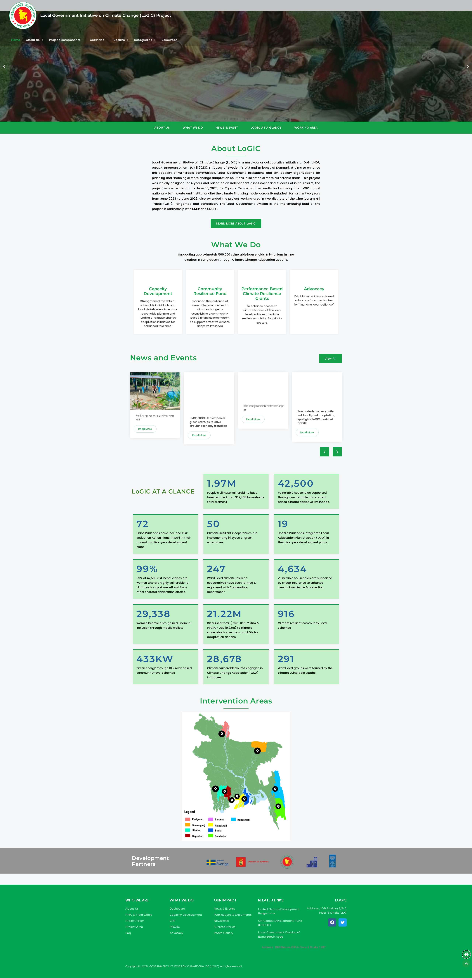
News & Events (224, 908)
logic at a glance (266, 127)
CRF (173, 920)
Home (15, 40)
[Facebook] (332, 922)
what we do (193, 127)
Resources (170, 40)
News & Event (227, 127)
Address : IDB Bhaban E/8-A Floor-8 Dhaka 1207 (294, 947)
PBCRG (175, 927)
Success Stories (224, 927)
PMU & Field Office (138, 914)
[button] (4, 66)
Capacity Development (186, 914)
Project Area (134, 927)
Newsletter (221, 920)
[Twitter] (343, 922)
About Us (33, 40)
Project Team (134, 920)
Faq (128, 933)
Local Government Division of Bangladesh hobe (279, 934)
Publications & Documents (232, 914)
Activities (97, 40)
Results (119, 40)
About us (162, 127)
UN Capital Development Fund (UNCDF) (280, 923)
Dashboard (177, 908)
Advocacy (176, 933)
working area (306, 127)
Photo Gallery (223, 933)
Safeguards (143, 40)
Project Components (65, 40)
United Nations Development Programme (279, 911)
